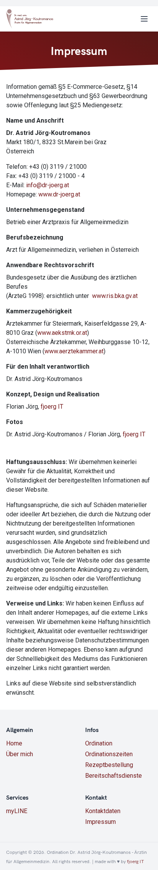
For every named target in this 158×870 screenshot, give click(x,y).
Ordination (98, 743)
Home (14, 743)
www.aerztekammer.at (74, 351)
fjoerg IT (52, 406)
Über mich (19, 754)
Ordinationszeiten (109, 754)
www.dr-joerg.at (59, 194)
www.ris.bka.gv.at (115, 295)
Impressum (100, 821)
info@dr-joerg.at (47, 185)
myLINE (16, 811)
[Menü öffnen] (144, 19)
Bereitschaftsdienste (113, 775)
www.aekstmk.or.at (62, 332)
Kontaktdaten (102, 811)
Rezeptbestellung (109, 765)
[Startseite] (29, 18)
